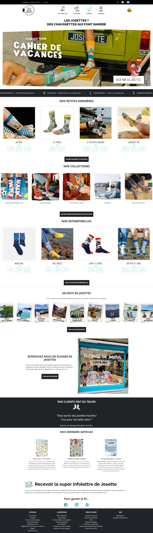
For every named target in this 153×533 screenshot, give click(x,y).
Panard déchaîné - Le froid (111, 459)
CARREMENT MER (134, 142)
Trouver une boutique (32, 520)
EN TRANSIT (57, 142)
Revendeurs (120, 516)
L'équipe (32, 518)
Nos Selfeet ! (62, 524)
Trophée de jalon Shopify (76, 459)
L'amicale (101, 13)
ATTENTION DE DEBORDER (95, 142)
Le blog (46, 2)
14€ (19, 145)
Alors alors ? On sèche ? (42, 459)
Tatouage (76, 13)
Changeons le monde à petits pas (31, 2)
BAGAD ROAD (19, 263)
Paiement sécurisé (91, 516)
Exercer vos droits (91, 528)
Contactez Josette (33, 522)
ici (81, 492)
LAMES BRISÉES (57, 263)
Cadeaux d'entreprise (120, 518)
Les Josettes (62, 518)
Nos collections (62, 516)
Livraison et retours (91, 518)
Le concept (32, 516)
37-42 (10, 149)
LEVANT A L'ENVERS (95, 263)
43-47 (19, 149)
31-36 (27, 149)
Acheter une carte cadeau (61, 526)
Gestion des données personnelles (91, 526)
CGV (91, 520)
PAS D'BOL (19, 142)
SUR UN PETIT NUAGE (134, 263)
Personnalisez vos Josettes (62, 520)
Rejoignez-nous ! (32, 524)
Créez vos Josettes (62, 522)
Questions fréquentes (91, 524)
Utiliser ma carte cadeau (62, 528)
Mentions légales (91, 522)
